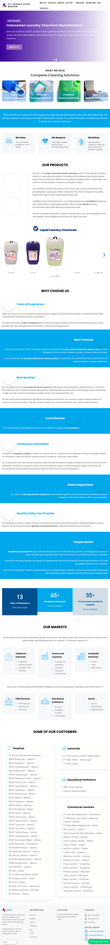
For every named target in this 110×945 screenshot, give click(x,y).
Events (32, 933)
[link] (11, 259)
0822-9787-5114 (93, 919)
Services (32, 922)
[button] (54, 60)
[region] (55, 36)
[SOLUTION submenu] (73, 2)
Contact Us (33, 937)
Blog (31, 929)
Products (33, 918)
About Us (33, 915)
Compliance (33, 926)
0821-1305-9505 (93, 915)
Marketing (91, 922)
